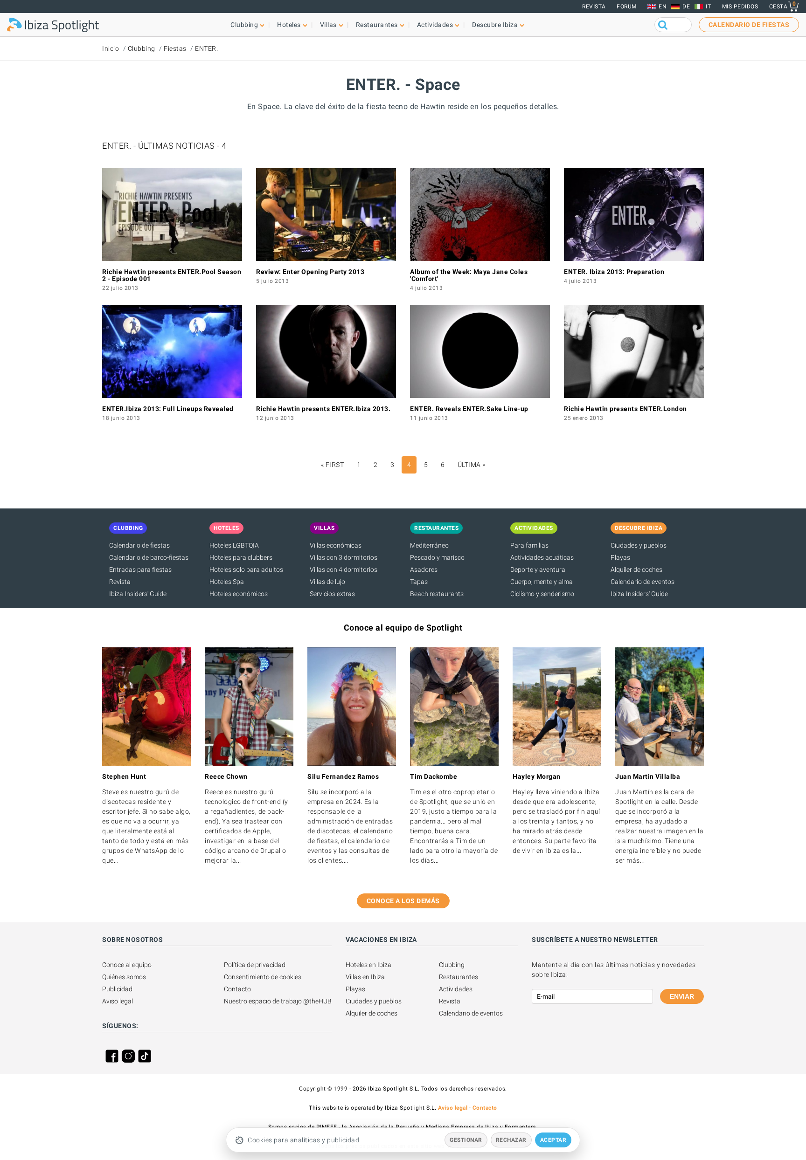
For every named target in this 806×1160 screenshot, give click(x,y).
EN (663, 6)
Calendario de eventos (642, 581)
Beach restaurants (437, 593)
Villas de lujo (327, 581)
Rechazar (511, 1140)
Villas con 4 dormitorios (343, 569)
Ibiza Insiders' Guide (138, 593)
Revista (594, 6)
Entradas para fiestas (140, 569)
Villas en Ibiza (365, 977)
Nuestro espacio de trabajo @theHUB (278, 1001)
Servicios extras (332, 593)
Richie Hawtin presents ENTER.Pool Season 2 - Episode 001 (171, 275)
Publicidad (117, 989)
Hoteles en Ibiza (368, 964)
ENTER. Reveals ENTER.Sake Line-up (469, 408)
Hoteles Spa (226, 581)
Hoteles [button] (289, 24)
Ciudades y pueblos (639, 545)
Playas (620, 557)
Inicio (110, 48)
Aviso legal (117, 1001)
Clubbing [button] (244, 24)
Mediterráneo (429, 545)
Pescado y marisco (437, 557)
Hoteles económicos (238, 593)
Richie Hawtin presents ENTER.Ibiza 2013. (323, 408)
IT (708, 6)
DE (686, 6)
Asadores (424, 569)
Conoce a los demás (403, 901)
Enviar (682, 996)
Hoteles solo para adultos (246, 569)
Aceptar (553, 1140)
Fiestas (175, 48)
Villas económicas (335, 545)
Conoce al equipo (127, 964)
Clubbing (141, 48)
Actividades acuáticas (542, 557)
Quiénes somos (124, 977)
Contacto (237, 989)
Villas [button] (328, 24)
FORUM (627, 6)
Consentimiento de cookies (262, 977)
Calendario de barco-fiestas (148, 557)
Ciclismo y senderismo (542, 593)
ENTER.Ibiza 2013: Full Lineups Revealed (168, 408)
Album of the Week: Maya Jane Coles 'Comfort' (469, 275)
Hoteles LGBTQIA (234, 545)
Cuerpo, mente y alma (541, 581)
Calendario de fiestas (139, 545)
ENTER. (206, 48)
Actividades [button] (435, 24)
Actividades (455, 989)
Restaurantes (458, 977)
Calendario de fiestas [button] (749, 24)
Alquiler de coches (636, 569)
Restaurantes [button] (377, 24)
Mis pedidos (740, 6)
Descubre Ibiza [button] (495, 24)
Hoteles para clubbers (240, 557)
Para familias (529, 545)
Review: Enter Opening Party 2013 (310, 271)
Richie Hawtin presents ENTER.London (625, 408)
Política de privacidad (254, 964)
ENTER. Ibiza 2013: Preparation (614, 271)
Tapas (419, 581)
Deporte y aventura (537, 569)
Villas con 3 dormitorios (343, 557)
